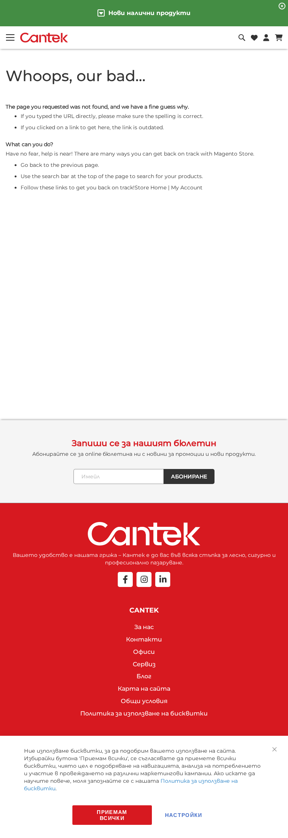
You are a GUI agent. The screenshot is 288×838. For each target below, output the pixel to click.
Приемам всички (112, 814)
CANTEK (144, 610)
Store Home (150, 187)
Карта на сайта (144, 688)
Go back (31, 165)
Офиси (144, 651)
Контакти (144, 639)
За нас (144, 627)
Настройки (183, 814)
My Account (186, 187)
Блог (144, 676)
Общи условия (144, 701)
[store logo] (44, 38)
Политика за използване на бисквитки (144, 713)
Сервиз (144, 664)
